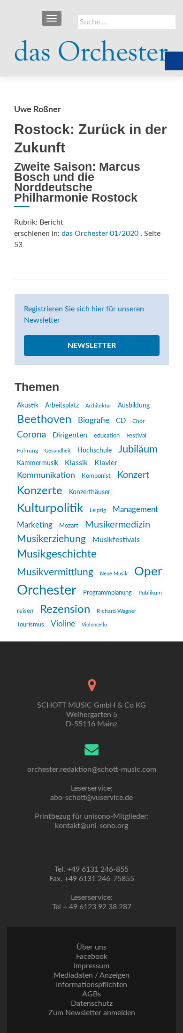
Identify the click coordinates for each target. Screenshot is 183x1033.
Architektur (98, 405)
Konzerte (39, 491)
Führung (27, 450)
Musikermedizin (117, 524)
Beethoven (44, 419)
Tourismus (30, 624)
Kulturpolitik (50, 508)
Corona (31, 434)
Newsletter (92, 345)
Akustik (27, 405)
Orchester (46, 590)
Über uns (91, 947)
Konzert (133, 475)
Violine (63, 624)
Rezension (65, 609)
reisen (25, 611)
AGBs (91, 994)
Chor (138, 421)
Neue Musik (114, 573)
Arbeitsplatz (62, 405)
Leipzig (98, 510)
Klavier (105, 463)
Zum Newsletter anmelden (91, 1013)
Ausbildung (134, 405)
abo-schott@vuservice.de (91, 797)
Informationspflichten (91, 984)
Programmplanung (107, 593)
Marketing (35, 525)
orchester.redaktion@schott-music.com (91, 769)
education (107, 435)
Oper (148, 572)
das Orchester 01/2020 (99, 233)
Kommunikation (46, 475)
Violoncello (94, 624)
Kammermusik (37, 463)
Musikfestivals (116, 539)
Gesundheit (58, 450)
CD (121, 420)
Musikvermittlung (55, 572)
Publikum (150, 593)
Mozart (68, 526)
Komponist (96, 476)
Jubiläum (138, 449)
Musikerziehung (51, 539)
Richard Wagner (116, 611)
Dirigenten (70, 435)
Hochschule (94, 450)
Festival (136, 435)
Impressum (91, 966)
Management (135, 509)
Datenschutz (92, 1003)
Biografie (93, 420)
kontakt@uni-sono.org (91, 825)
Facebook (91, 956)
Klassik (76, 463)
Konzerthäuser (89, 492)
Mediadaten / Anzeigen (91, 975)
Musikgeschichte (57, 554)
